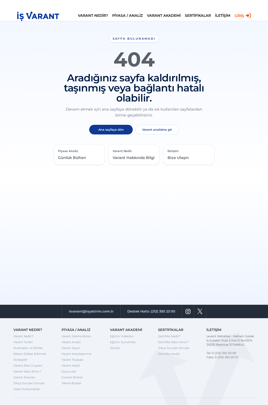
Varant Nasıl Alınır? (27, 371)
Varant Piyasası (73, 360)
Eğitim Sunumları (123, 342)
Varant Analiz (71, 342)
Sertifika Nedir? (169, 336)
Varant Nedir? (23, 336)
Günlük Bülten (72, 377)
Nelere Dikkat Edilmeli (29, 354)
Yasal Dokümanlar (26, 389)
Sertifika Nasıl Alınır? (173, 342)
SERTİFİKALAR (198, 15)
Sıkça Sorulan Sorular (29, 383)
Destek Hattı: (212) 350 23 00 (151, 311)
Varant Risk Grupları (28, 365)
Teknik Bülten (71, 383)
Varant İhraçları (24, 377)
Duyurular (69, 371)
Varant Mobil (71, 365)
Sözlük (115, 348)
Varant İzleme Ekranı (76, 336)
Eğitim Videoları (122, 336)
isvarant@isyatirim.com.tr (91, 311)
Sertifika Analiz (169, 354)
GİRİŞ (239, 15)
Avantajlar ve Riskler (28, 348)
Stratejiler (20, 360)
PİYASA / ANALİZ (127, 15)
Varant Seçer (71, 348)
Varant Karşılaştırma (76, 354)
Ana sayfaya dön (111, 130)
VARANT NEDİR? (93, 15)
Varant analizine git (157, 130)
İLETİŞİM (222, 15)
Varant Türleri (23, 342)
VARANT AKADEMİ (164, 15)
